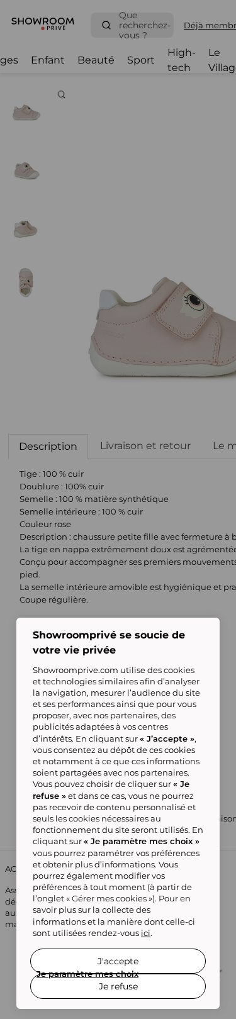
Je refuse (118, 986)
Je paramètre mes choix (87, 974)
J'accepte (118, 961)
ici (145, 933)
